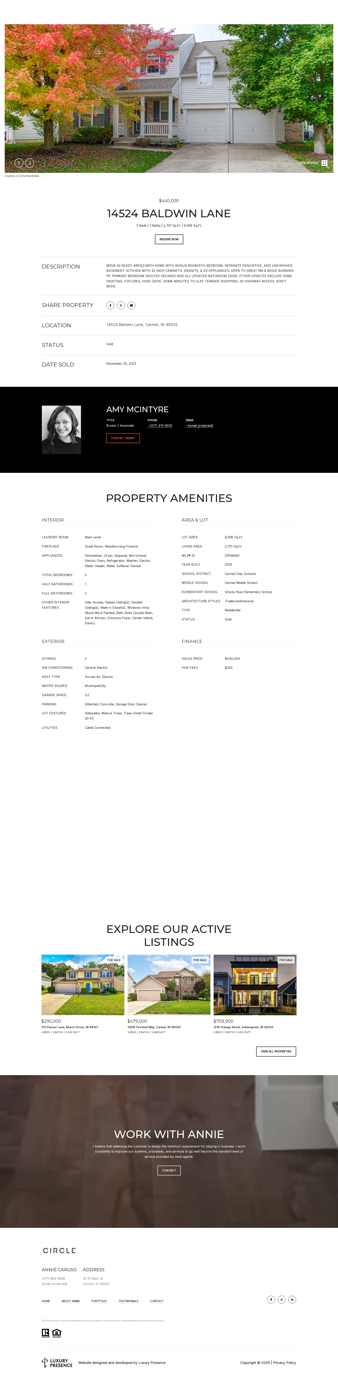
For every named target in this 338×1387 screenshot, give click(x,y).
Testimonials (128, 1301)
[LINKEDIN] (292, 1300)
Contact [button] (169, 1170)
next (29, 162)
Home (46, 1301)
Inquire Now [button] (169, 239)
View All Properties (276, 1051)
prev (18, 162)
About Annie (71, 1301)
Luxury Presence (151, 1363)
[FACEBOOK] (271, 1300)
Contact (157, 1301)
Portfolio (99, 1301)
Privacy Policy (284, 1363)
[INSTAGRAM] (282, 1300)
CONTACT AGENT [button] (123, 438)
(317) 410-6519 (161, 425)
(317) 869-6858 (53, 1278)
